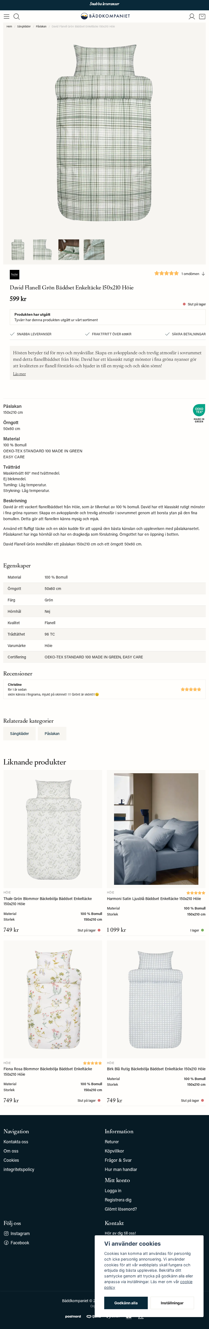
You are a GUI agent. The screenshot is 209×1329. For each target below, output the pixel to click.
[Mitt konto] (191, 16)
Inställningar (172, 1303)
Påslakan (41, 26)
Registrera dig (118, 1199)
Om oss (11, 1151)
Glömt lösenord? (121, 1209)
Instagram (20, 1233)
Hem (9, 26)
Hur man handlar (121, 1169)
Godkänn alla (126, 1303)
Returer (112, 1141)
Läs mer (19, 373)
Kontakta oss (16, 1141)
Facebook (20, 1242)
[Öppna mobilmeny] (6, 16)
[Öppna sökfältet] (16, 16)
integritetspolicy (19, 1169)
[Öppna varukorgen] (202, 16)
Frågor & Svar (118, 1160)
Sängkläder (24, 26)
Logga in (113, 1190)
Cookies (11, 1160)
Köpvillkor (114, 1151)
